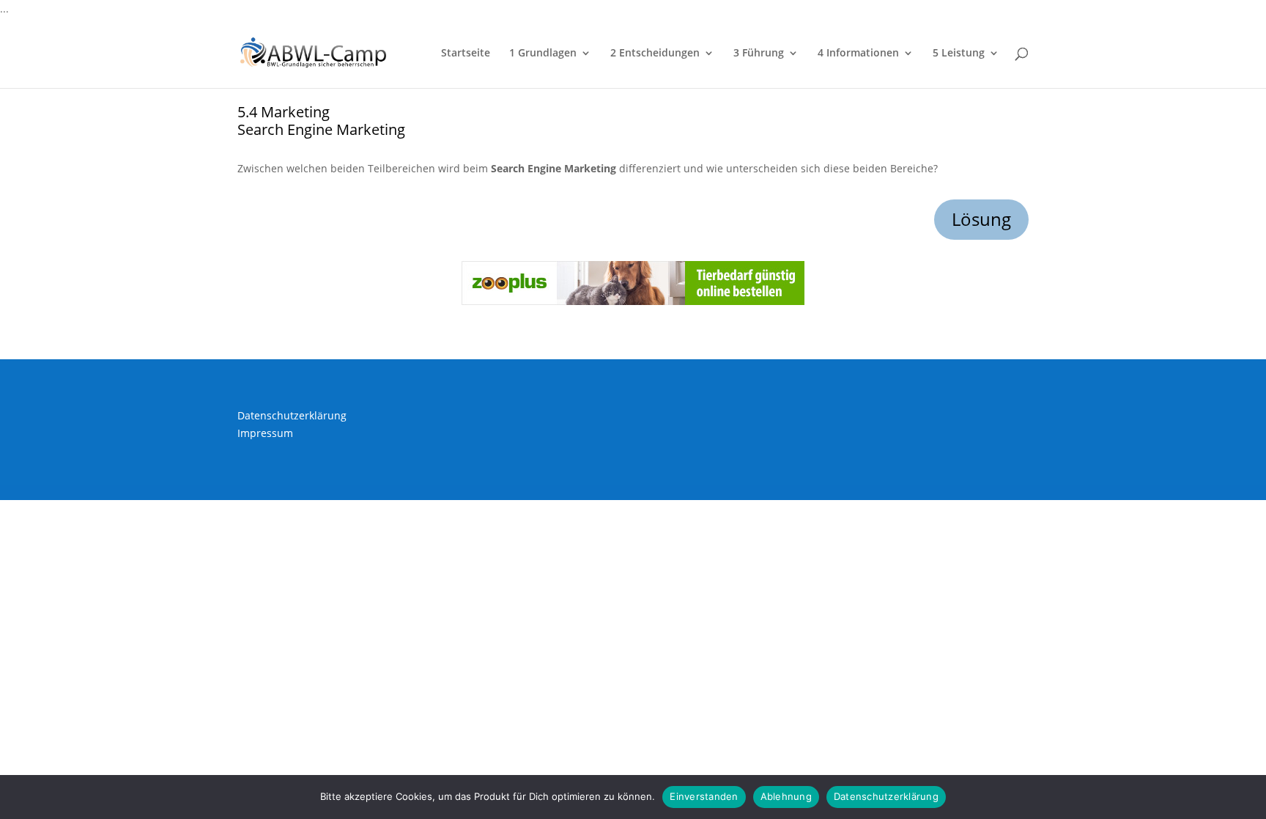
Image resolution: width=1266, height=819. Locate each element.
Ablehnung (786, 796)
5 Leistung (959, 53)
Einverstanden (704, 796)
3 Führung (758, 53)
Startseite (465, 53)
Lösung (981, 219)
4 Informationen (858, 53)
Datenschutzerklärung (292, 415)
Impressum (265, 433)
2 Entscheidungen (655, 53)
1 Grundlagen (543, 53)
